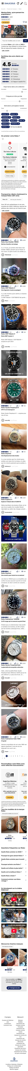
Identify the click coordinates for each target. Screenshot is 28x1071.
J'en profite (9, 797)
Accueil (3, 9)
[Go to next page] (2, 758)
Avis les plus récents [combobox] (15, 199)
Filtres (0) (4, 199)
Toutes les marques (12, 9)
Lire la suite (5, 50)
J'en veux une (5, 22)
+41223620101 (11, 167)
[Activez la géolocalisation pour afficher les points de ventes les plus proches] (2, 138)
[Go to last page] (5, 758)
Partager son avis (15, 987)
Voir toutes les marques (7, 946)
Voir (26, 40)
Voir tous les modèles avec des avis (10, 813)
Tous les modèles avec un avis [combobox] (11, 40)
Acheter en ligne (9, 175)
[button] (14, 852)
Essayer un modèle (10, 171)
